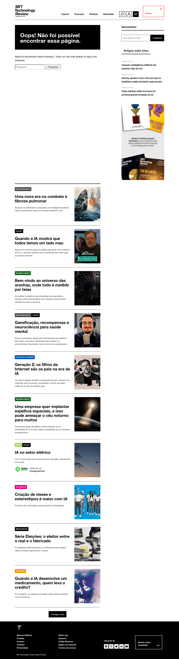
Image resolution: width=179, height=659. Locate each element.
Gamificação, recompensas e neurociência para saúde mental (42, 327)
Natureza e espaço (23, 273)
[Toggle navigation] (136, 14)
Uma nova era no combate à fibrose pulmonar (41, 198)
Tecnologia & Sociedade (25, 357)
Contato (20, 638)
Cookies (21, 644)
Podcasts (79, 14)
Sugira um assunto (67, 644)
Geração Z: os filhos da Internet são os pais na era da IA (42, 369)
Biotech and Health (23, 189)
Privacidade (22, 648)
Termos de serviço (67, 648)
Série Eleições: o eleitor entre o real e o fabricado (42, 538)
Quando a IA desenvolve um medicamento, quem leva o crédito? (41, 583)
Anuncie (62, 638)
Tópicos (65, 14)
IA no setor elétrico (32, 452)
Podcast (19, 231)
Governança (20, 571)
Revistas (93, 14)
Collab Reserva (65, 641)
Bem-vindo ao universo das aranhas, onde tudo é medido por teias (42, 285)
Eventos (20, 641)
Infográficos (21, 487)
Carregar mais (57, 614)
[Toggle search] (122, 14)
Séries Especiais (21, 529)
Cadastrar (157, 38)
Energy (18, 445)
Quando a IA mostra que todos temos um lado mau (39, 240)
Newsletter (108, 14)
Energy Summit (37, 471)
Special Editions (24, 635)
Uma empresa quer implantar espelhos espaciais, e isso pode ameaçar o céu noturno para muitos (42, 413)
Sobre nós (63, 635)
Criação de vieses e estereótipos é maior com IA (41, 496)
